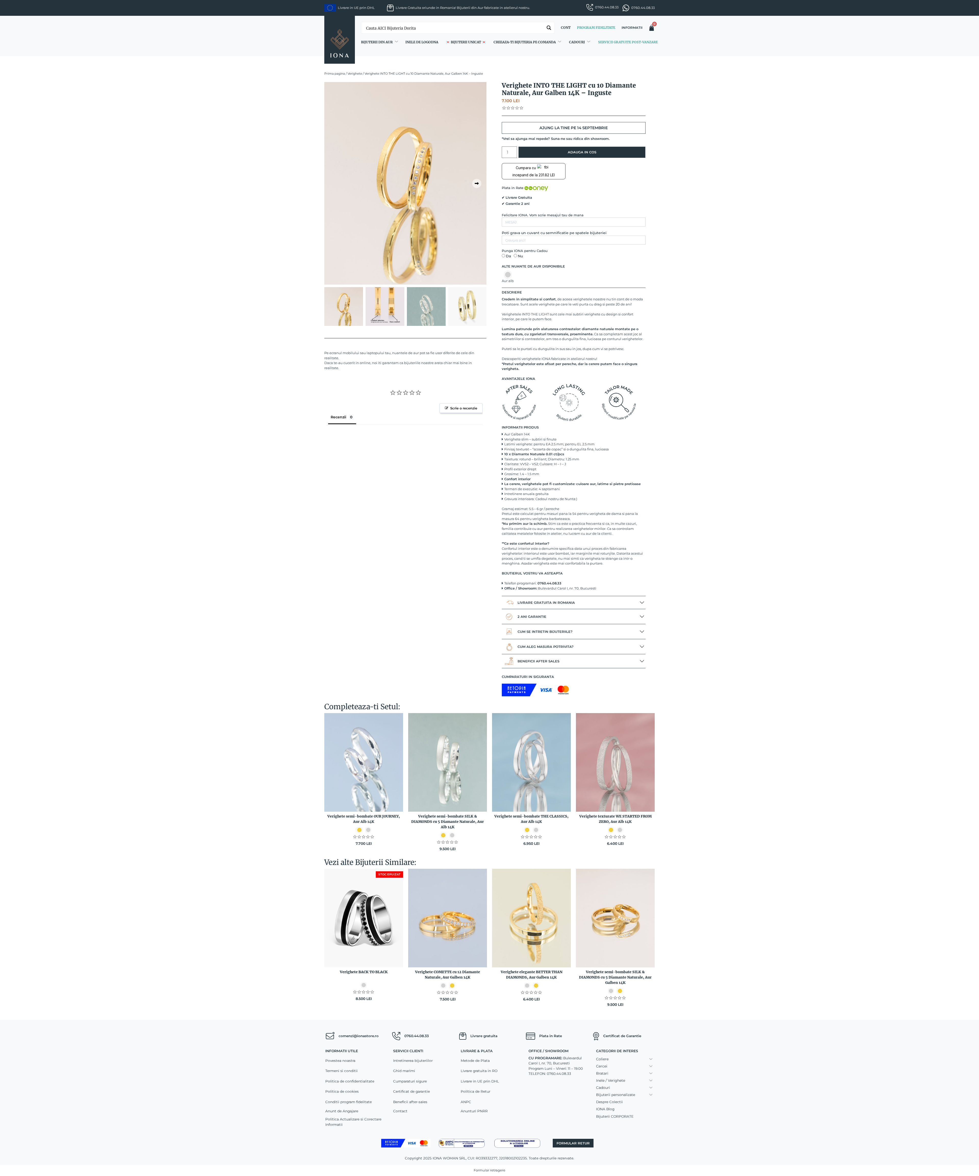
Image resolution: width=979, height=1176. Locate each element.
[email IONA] (329, 1036)
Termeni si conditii (341, 1071)
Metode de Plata (475, 1061)
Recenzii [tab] (338, 417)
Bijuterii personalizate (615, 1094)
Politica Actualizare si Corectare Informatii (353, 1121)
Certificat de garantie (411, 1091)
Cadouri (577, 42)
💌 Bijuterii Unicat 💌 (466, 42)
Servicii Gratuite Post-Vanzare (628, 42)
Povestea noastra (340, 1061)
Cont (566, 27)
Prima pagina (334, 73)
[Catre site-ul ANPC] (462, 1143)
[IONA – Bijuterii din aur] (339, 40)
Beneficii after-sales (410, 1102)
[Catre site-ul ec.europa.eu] (517, 1143)
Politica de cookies (342, 1091)
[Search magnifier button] (548, 27)
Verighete (354, 73)
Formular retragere (489, 1170)
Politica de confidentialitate (349, 1081)
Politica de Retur (475, 1091)
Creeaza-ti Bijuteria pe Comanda (525, 42)
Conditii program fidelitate (348, 1102)
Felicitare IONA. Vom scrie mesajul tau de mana (543, 215)
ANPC (466, 1102)
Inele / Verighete (610, 1080)
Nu (520, 256)
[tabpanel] (405, 183)
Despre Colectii (609, 1102)
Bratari (602, 1073)
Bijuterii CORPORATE (615, 1116)
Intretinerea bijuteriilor (413, 1061)
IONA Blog (605, 1109)
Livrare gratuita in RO (479, 1071)
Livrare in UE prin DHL (480, 1081)
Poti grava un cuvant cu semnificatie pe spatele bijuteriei (554, 233)
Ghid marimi (404, 1071)
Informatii (632, 27)
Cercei (601, 1066)
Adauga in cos (582, 152)
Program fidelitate (596, 27)
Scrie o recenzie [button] (463, 408)
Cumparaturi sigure (410, 1081)
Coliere (602, 1059)
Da (508, 256)
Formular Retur (573, 1143)
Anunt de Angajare (341, 1111)
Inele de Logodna (421, 42)
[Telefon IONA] (396, 1036)
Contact (400, 1111)
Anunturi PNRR (474, 1111)
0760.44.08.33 (607, 7)
